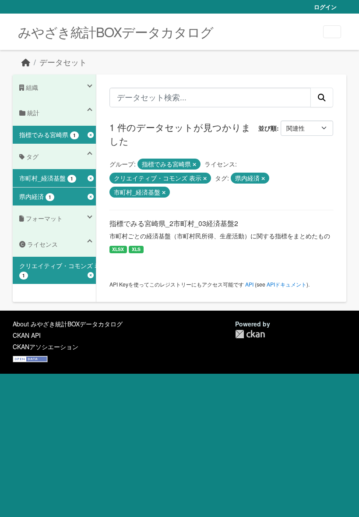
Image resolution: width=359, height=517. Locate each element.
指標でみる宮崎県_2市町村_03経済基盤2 (173, 223)
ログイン (325, 7)
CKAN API (27, 335)
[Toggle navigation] (332, 31)
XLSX (118, 249)
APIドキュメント (286, 284)
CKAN (250, 334)
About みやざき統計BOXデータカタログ (68, 323)
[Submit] (321, 97)
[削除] (194, 164)
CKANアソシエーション (45, 346)
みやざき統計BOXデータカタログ (115, 31)
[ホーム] (25, 62)
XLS (136, 249)
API (249, 284)
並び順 (267, 128)
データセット (63, 62)
